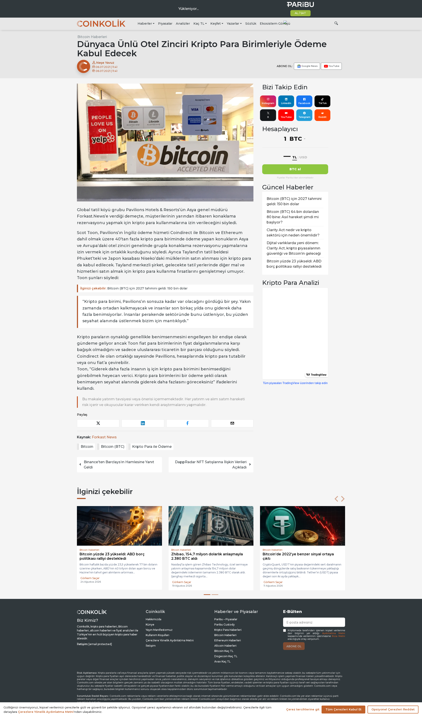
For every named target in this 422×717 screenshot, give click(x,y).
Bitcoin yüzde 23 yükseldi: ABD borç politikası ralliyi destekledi (294, 264)
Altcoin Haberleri (225, 645)
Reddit (322, 117)
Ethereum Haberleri (227, 640)
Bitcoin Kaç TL (223, 651)
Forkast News (104, 437)
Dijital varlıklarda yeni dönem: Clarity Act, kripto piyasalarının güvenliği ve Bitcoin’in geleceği (294, 248)
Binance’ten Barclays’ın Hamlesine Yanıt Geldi (119, 464)
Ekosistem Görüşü (275, 24)
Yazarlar (233, 24)
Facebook (304, 103)
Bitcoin (87, 446)
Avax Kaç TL (222, 661)
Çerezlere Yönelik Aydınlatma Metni (170, 640)
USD (303, 157)
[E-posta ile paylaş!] (232, 423)
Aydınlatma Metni (333, 633)
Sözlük (250, 24)
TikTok (322, 103)
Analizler (183, 24)
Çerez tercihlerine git (302, 709)
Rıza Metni (338, 636)
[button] (336, 498)
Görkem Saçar (90, 578)
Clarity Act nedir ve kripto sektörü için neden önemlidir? (293, 232)
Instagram (268, 103)
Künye (150, 624)
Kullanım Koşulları (157, 635)
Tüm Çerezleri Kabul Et (343, 709)
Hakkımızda (153, 619)
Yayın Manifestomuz (159, 629)
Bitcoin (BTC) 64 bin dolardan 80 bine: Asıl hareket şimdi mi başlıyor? (293, 217)
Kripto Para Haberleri (228, 629)
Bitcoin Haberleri (92, 37)
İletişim (151, 645)
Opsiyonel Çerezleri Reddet (393, 709)
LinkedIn (286, 103)
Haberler (145, 24)
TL (294, 157)
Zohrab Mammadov (277, 582)
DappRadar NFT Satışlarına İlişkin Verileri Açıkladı (211, 464)
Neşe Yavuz (104, 63)
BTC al (295, 169)
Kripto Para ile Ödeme (152, 446)
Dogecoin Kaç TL (225, 656)
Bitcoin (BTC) (112, 446)
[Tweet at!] (98, 423)
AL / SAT (300, 13)
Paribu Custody (224, 624)
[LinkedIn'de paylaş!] (143, 423)
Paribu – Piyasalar (225, 619)
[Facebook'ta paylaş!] (188, 423)
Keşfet (215, 24)
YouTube (286, 117)
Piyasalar (165, 24)
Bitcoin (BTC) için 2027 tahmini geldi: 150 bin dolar (133, 288)
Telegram (304, 117)
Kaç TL (198, 24)
